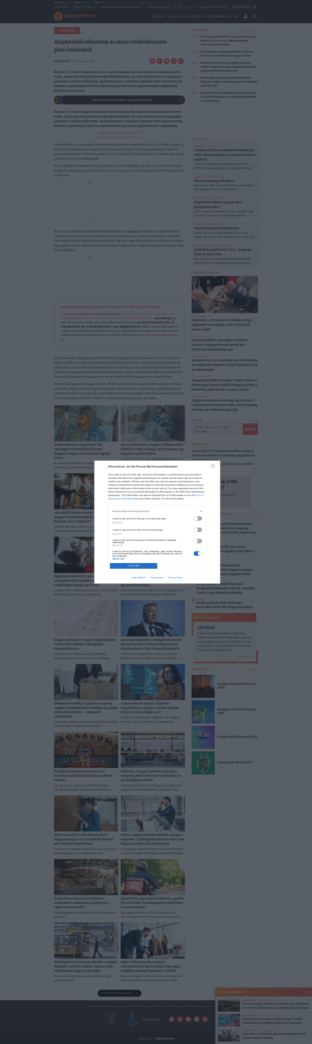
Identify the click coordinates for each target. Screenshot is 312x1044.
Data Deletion (139, 577)
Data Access (157, 577)
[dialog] (157, 522)
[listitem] (157, 511)
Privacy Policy (176, 577)
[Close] (214, 467)
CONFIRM (134, 566)
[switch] (198, 518)
